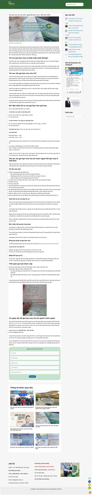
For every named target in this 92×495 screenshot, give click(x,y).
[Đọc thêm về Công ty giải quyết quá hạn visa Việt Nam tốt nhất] (47, 417)
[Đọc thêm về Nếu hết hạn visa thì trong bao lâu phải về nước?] (22, 398)
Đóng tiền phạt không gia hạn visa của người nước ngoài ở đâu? (46, 408)
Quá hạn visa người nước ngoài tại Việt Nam (46, 448)
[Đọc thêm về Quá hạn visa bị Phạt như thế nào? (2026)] (22, 439)
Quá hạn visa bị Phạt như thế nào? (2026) (22, 447)
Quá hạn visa (12, 43)
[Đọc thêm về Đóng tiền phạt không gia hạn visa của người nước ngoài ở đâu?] (47, 398)
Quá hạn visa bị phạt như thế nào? (49, 243)
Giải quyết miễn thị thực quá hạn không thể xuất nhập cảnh (21, 429)
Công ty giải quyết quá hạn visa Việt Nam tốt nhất (47, 426)
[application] (37, 2)
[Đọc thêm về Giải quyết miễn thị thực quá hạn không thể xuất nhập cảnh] (22, 419)
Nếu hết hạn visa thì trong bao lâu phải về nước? (22, 408)
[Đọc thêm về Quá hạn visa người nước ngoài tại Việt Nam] (47, 439)
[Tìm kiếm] (82, 4)
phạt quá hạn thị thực (16, 323)
